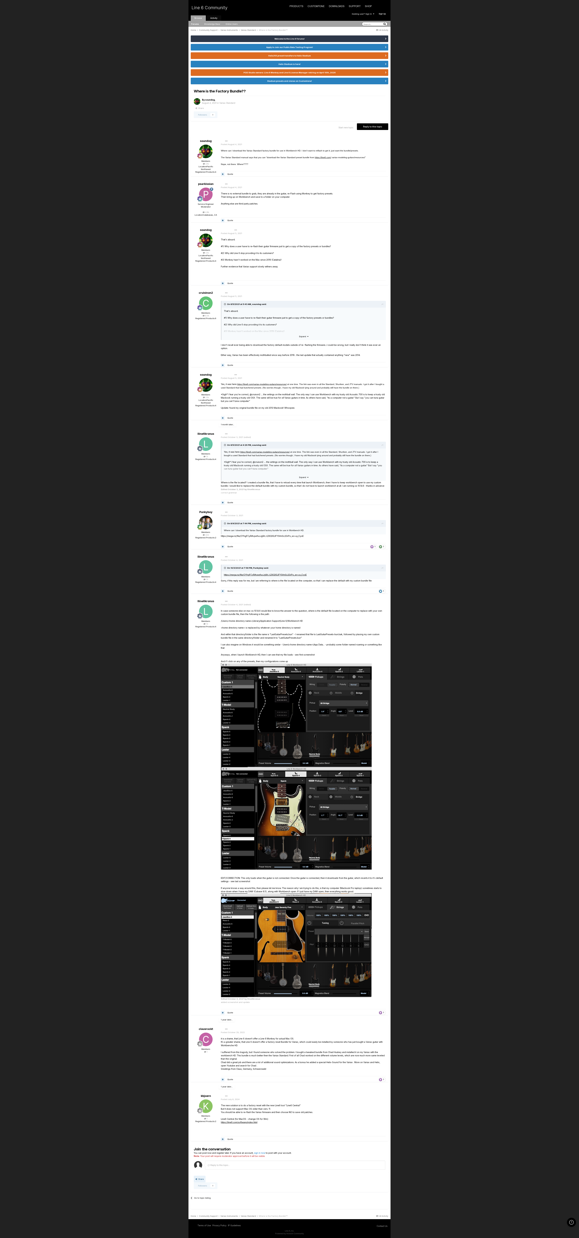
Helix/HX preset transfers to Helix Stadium (289, 55)
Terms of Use (204, 1225)
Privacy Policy (219, 1225)
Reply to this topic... (220, 1165)
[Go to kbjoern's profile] (206, 1106)
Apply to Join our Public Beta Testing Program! (289, 47)
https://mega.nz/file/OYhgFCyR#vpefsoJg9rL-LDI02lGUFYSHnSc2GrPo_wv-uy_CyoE (265, 574)
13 (207, 456)
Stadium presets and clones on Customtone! (289, 81)
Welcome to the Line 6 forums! (289, 39)
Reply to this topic (372, 126)
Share (200, 108)
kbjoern (206, 1095)
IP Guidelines (234, 1225)
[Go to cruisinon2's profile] (206, 303)
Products (296, 6)
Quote (230, 174)
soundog (210, 99)
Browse (198, 18)
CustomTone (316, 6)
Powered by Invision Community (289, 1233)
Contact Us (382, 1226)
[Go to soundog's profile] (197, 101)
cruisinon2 (206, 292)
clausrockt (206, 1029)
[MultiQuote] (223, 174)
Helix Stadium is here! (289, 64)
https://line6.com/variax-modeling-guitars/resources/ (262, 384)
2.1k (207, 164)
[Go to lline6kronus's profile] (206, 444)
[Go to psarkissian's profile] (206, 194)
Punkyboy (205, 512)
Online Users (232, 24)
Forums (195, 24)
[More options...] (226, 141)
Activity (213, 18)
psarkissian (206, 183)
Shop (368, 6)
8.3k (207, 315)
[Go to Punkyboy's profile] (206, 522)
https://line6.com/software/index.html (239, 1122)
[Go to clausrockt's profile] (206, 1039)
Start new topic (346, 127)
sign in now (259, 1153)
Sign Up (382, 14)
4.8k (207, 212)
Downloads (337, 6)
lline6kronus (206, 433)
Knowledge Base (212, 24)
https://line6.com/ (323, 157)
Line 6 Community (209, 7)
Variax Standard (227, 103)
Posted (231, 144)
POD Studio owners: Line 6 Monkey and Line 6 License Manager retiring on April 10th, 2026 (290, 72)
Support (355, 6)
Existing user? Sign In (362, 14)
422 (207, 535)
